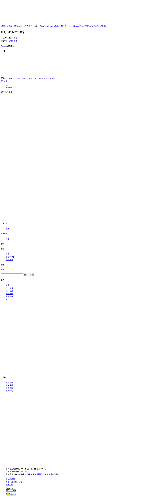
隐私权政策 (10, 479)
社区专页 (9, 288)
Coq (81, 26)
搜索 (15, 41)
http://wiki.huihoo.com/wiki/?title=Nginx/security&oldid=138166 (30, 78)
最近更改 (9, 294)
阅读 (7, 254)
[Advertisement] (75, 11)
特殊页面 (9, 388)
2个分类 (4, 81)
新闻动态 (9, 291)
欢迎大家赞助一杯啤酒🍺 (11, 26)
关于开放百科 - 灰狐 (14, 482)
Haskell (104, 26)
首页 (7, 285)
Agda (91, 26)
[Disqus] (75, 124)
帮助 (7, 299)
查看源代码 (10, 257)
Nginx (3, 46)
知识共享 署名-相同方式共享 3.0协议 (40, 474)
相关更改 (9, 385)
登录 (7, 229)
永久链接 (9, 391)
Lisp (99, 26)
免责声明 (9, 485)
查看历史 (9, 260)
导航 (11, 41)
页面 (7, 239)
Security (9, 87)
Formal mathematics (47, 26)
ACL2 (85, 26)
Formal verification (72, 26)
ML (62, 26)
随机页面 (9, 297)
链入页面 (9, 383)
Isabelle (58, 26)
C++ (95, 26)
